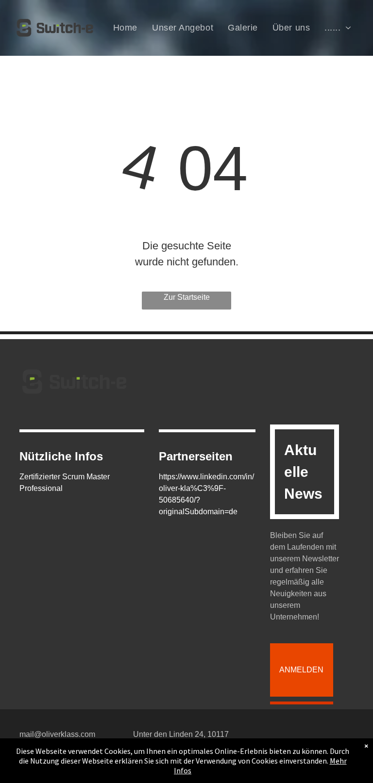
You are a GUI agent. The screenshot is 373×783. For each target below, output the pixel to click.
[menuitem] (125, 27)
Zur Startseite (187, 297)
